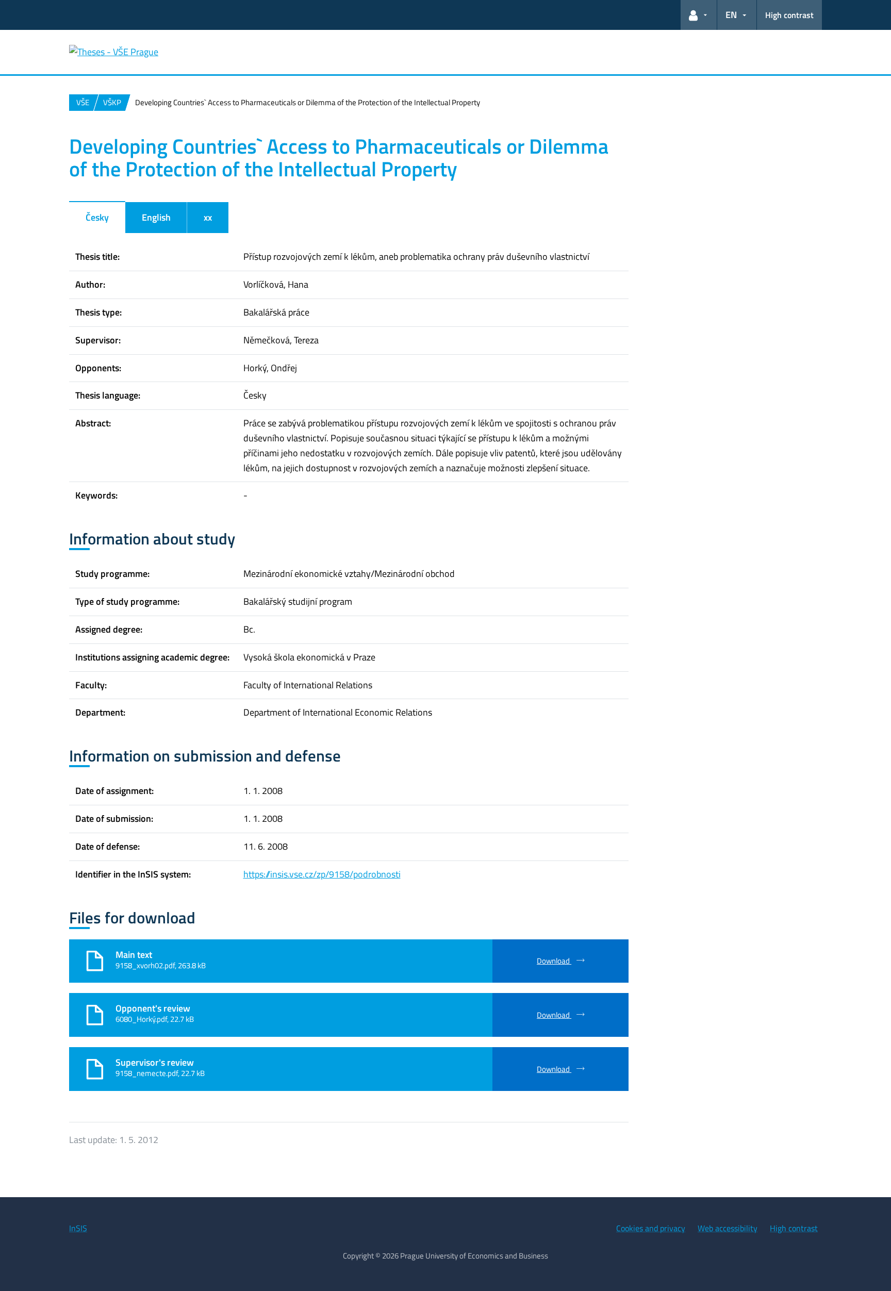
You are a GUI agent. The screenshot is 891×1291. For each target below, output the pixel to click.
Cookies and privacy (650, 1228)
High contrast (789, 15)
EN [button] (731, 15)
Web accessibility (727, 1228)
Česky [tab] (97, 217)
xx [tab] (208, 217)
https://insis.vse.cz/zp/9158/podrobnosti (322, 874)
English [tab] (156, 217)
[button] (699, 15)
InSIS (78, 1228)
